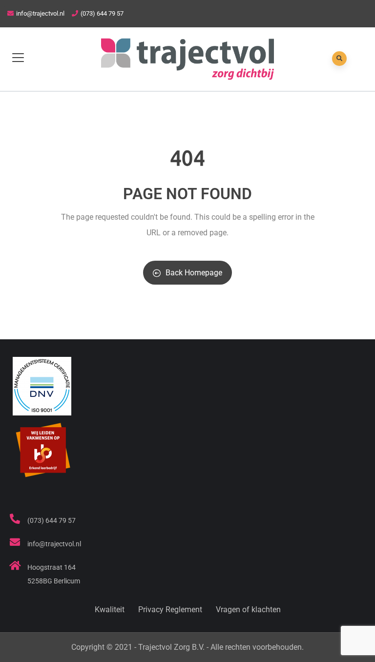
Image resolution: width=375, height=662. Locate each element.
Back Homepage (194, 272)
